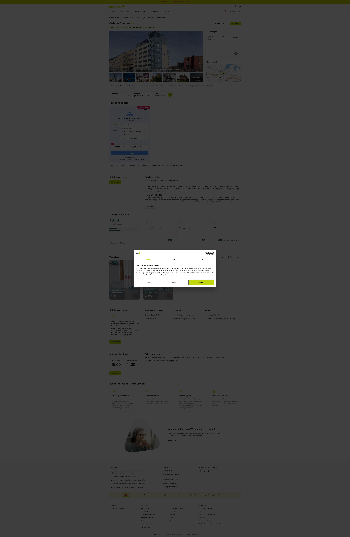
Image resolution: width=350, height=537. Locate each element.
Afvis (148, 282)
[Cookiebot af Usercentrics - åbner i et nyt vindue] (206, 253)
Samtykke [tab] (148, 259)
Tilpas (174, 282)
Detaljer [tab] (175, 259)
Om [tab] (202, 259)
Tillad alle (201, 282)
